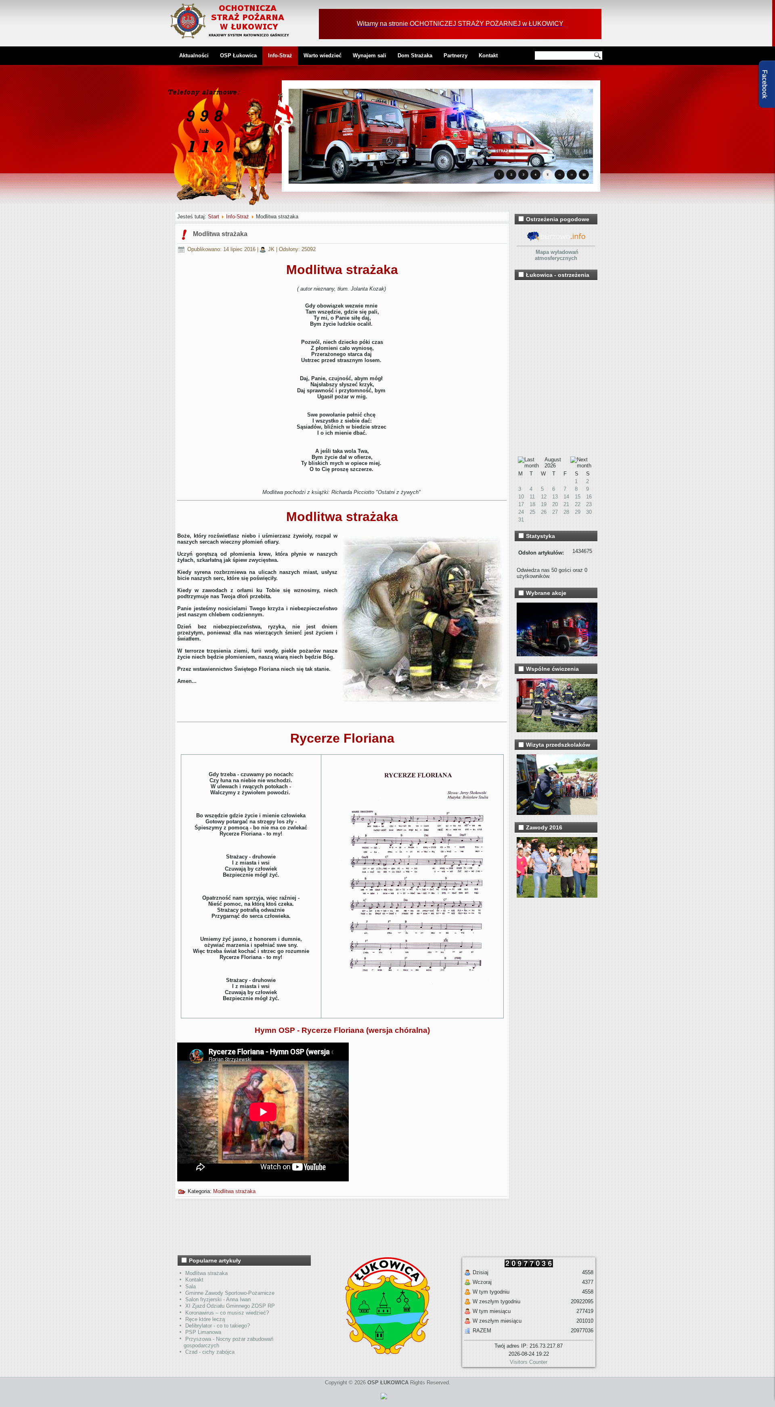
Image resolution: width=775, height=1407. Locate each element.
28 (566, 512)
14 (566, 497)
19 (544, 504)
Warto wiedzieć (322, 55)
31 (521, 520)
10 (521, 497)
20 (555, 504)
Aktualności (194, 55)
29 (577, 512)
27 (555, 512)
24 (521, 512)
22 (577, 504)
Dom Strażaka (415, 55)
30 (589, 512)
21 (566, 504)
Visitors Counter (528, 1362)
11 (532, 497)
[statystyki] (384, 1401)
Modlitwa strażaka (220, 233)
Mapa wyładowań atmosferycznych (556, 255)
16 (589, 497)
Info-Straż (280, 55)
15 (577, 497)
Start (213, 217)
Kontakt (488, 55)
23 (589, 504)
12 (544, 497)
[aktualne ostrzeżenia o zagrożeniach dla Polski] (556, 240)
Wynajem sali (369, 55)
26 (544, 512)
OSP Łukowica (238, 55)
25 (532, 512)
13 (555, 497)
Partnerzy (455, 55)
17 (521, 504)
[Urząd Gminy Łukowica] (383, 1352)
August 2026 (553, 462)
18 (532, 504)
